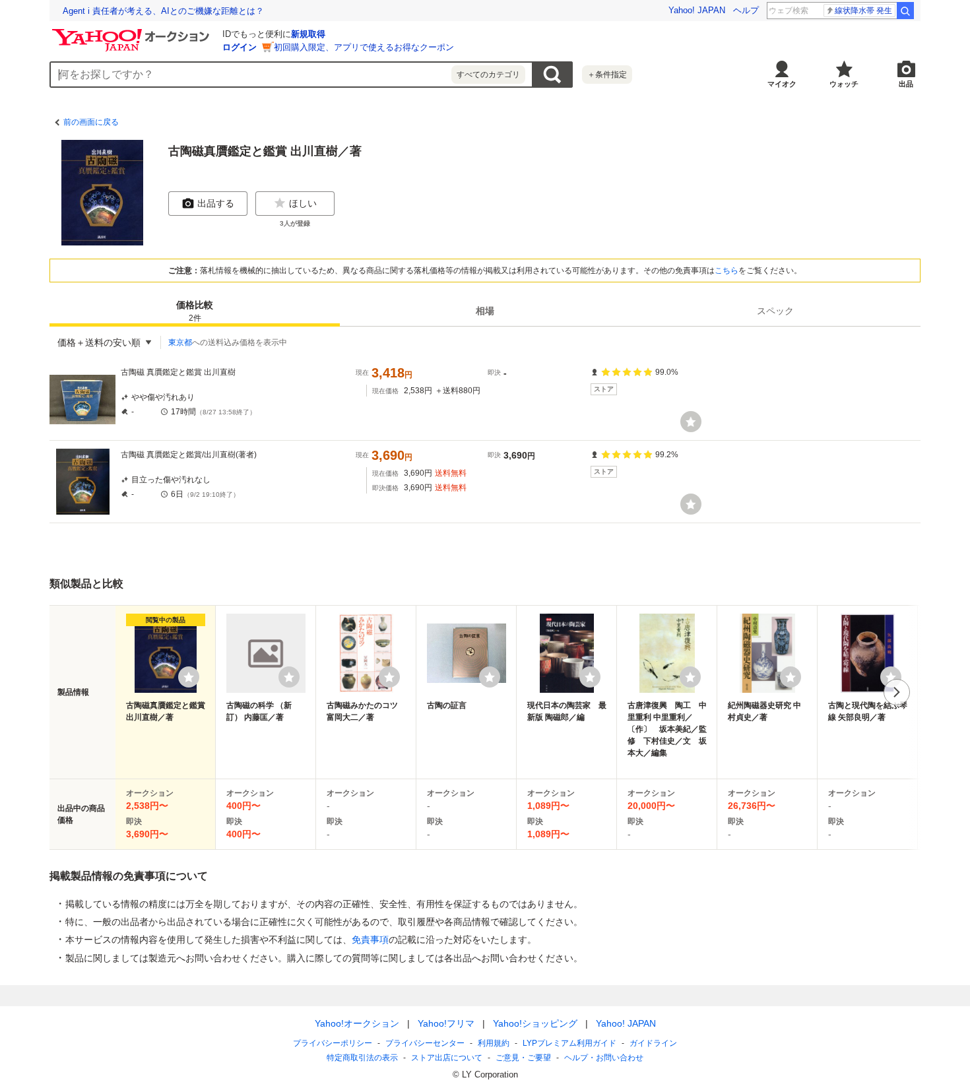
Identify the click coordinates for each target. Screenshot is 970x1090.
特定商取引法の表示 (362, 1057)
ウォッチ (843, 84)
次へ (897, 692)
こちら (726, 270)
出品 (906, 84)
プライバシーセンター (425, 1043)
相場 (485, 310)
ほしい (303, 203)
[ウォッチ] (690, 421)
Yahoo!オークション (357, 1023)
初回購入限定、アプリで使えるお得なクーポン (364, 47)
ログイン (239, 47)
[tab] (194, 311)
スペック (775, 310)
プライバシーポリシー (332, 1043)
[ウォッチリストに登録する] (188, 677)
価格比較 (194, 311)
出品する (215, 203)
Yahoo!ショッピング (535, 1023)
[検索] (905, 10)
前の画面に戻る (91, 122)
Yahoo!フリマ (446, 1023)
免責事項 (370, 939)
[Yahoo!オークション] (132, 32)
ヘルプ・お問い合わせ (603, 1057)
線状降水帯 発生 (863, 10)
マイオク (781, 84)
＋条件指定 (607, 74)
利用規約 (493, 1043)
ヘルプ (746, 10)
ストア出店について (446, 1057)
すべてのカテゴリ (488, 74)
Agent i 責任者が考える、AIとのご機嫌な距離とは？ (163, 11)
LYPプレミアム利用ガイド (569, 1043)
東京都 (180, 342)
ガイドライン (653, 1043)
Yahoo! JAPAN (696, 10)
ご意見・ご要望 (523, 1057)
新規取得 (308, 34)
